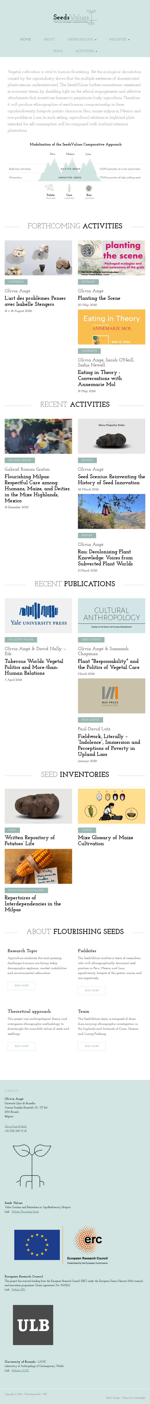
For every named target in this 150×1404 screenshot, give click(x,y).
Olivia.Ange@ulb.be (16, 1126)
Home (25, 39)
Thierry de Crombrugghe (133, 1398)
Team (58, 51)
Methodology (81, 39)
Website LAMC (20, 1370)
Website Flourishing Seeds (25, 1211)
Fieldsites (118, 39)
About (49, 39)
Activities (85, 51)
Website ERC (18, 1289)
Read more (22, 986)
